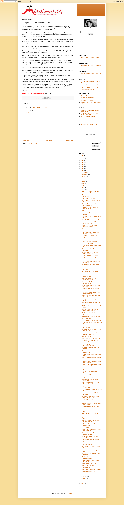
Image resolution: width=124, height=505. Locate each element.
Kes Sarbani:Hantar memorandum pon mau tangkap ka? (91, 365)
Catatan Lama (69, 140)
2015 (82, 162)
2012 (82, 168)
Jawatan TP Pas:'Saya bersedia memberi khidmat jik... (90, 226)
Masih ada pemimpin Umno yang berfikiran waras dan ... (90, 238)
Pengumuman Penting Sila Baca (90, 377)
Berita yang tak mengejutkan (89, 463)
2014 (82, 164)
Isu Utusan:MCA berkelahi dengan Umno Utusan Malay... (90, 222)
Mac (83, 474)
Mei (83, 187)
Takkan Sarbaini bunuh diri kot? (90, 255)
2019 (82, 156)
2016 (82, 160)
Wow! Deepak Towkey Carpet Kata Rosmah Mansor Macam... (90, 383)
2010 (82, 481)
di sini (94, 27)
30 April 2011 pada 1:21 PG (40, 107)
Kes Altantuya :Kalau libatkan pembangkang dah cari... (89, 313)
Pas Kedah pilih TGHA (87, 243)
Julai (83, 183)
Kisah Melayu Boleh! (87, 336)
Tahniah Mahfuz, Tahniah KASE (90, 235)
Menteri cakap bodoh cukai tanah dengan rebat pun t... (90, 253)
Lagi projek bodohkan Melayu (89, 375)
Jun (83, 185)
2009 (82, 483)
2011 (82, 170)
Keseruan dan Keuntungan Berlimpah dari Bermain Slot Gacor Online (91, 58)
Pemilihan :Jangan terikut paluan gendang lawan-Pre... (90, 279)
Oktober (84, 177)
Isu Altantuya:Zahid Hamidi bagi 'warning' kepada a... (90, 258)
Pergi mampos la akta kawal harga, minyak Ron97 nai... (90, 461)
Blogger (70, 493)
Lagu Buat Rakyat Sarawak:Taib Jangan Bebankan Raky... (92, 390)
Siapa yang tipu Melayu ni (88, 471)
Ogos (83, 181)
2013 (82, 166)
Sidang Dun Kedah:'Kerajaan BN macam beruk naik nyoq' (90, 414)
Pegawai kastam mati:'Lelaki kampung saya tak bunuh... (91, 386)
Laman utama (48, 140)
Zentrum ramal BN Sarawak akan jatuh (91, 320)
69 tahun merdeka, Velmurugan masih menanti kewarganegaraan (90, 99)
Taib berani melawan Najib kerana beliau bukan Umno (90, 289)
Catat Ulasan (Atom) (32, 143)
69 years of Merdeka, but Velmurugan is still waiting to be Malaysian (90, 96)
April (83, 189)
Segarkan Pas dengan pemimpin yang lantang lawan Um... (91, 204)
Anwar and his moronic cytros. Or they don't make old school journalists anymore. (91, 66)
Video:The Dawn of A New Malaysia (89, 124)
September (85, 179)
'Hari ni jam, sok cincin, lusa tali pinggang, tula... (89, 268)
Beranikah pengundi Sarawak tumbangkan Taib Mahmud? (89, 344)
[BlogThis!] (45, 98)
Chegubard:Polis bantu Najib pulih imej (91, 219)
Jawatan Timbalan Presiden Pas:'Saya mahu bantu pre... (91, 430)
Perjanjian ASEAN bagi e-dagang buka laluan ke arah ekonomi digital (90, 88)
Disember (84, 172)
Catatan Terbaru (27, 140)
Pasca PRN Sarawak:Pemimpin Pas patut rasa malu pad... (91, 303)
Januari (84, 478)
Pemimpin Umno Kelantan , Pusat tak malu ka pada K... (91, 433)
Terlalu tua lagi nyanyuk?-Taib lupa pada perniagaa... (90, 457)
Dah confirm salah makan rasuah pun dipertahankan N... (91, 443)
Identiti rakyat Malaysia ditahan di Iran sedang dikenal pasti (90, 114)
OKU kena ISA (85, 427)
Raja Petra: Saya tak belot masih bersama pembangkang (90, 310)
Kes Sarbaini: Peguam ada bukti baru (91, 338)
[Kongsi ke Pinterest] (50, 98)
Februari (84, 476)
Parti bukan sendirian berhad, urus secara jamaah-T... (90, 233)
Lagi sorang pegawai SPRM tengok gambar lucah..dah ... (90, 440)
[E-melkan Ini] (43, 98)
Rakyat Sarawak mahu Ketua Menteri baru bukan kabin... (91, 293)
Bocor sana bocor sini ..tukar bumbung (91, 469)
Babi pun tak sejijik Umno (88, 210)
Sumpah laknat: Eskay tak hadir (89, 198)
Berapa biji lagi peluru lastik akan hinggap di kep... (90, 208)
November (85, 174)
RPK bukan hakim (86, 318)
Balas (27, 112)
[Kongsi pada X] (47, 98)
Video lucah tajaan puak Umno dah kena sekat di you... (90, 421)
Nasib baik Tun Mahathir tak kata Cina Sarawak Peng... (91, 275)
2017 (82, 158)
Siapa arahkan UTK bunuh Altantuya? (91, 316)
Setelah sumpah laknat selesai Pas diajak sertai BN (90, 192)
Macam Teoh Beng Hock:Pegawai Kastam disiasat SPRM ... (90, 397)
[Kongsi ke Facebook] (48, 98)
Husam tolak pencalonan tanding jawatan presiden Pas (90, 333)
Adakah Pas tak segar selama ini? (90, 241)
